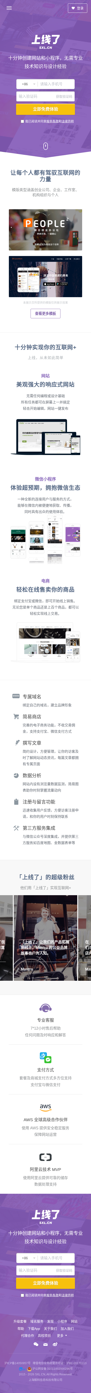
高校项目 (44, 1335)
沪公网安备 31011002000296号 (52, 1368)
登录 (80, 8)
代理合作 (27, 1335)
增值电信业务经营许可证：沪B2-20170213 (60, 1363)
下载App (34, 1328)
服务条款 (52, 121)
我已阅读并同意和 (49, 121)
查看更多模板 (45, 314)
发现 (50, 1321)
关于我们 (50, 1328)
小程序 (62, 1321)
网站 (74, 1321)
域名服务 (36, 1321)
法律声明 (68, 121)
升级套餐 (20, 1321)
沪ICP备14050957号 (17, 1363)
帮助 (21, 1328)
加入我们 (67, 1328)
